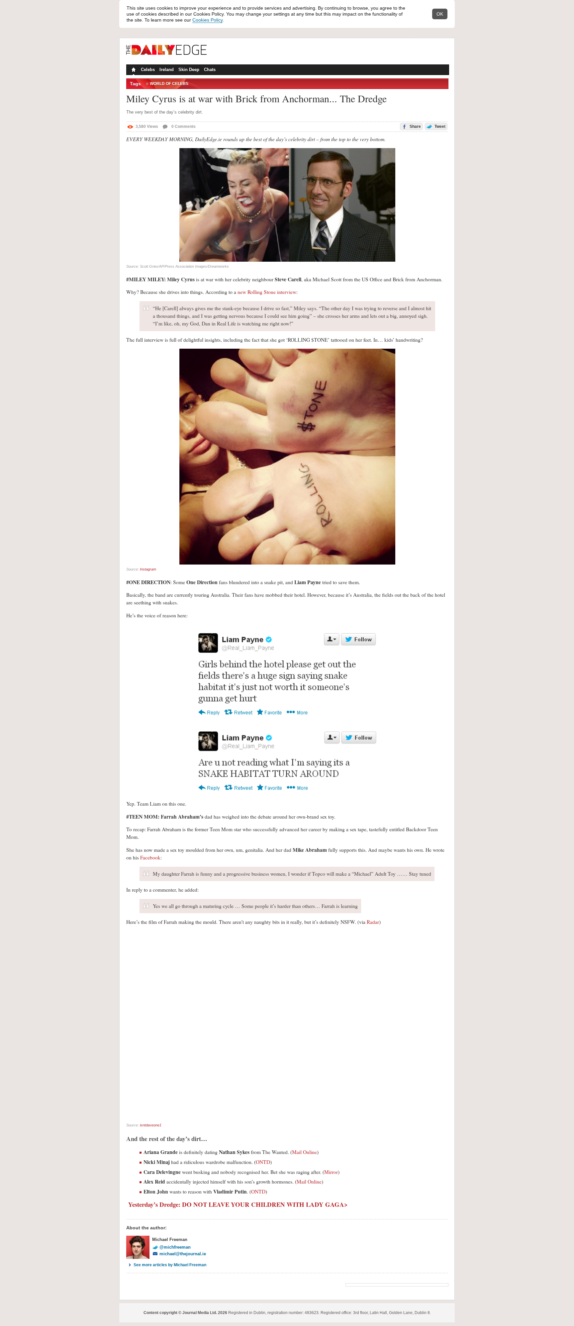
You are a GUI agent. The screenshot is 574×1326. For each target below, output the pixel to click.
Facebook (150, 857)
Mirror (331, 1172)
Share (415, 126)
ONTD (263, 1162)
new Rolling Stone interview (267, 292)
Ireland (166, 69)
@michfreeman (175, 1247)
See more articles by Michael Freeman (170, 1265)
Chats (210, 69)
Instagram (148, 569)
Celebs (148, 69)
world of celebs (169, 83)
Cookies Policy (207, 20)
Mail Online (304, 1152)
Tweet (439, 126)
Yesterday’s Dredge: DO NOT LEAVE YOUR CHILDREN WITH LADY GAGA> (237, 1204)
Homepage (133, 70)
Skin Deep (188, 69)
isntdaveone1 (150, 1125)
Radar (373, 922)
